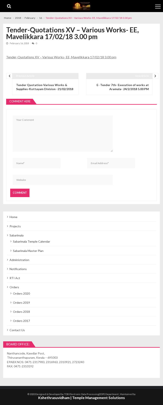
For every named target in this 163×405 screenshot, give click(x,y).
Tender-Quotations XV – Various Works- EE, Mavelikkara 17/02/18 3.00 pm (61, 57)
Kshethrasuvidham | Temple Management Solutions (81, 397)
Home (13, 217)
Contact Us (17, 330)
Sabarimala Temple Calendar (31, 241)
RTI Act (15, 278)
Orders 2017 (21, 321)
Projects (15, 226)
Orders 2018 (21, 311)
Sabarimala (17, 235)
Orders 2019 (21, 302)
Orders (14, 287)
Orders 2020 (21, 293)
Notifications (18, 269)
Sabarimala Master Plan (28, 251)
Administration (19, 260)
